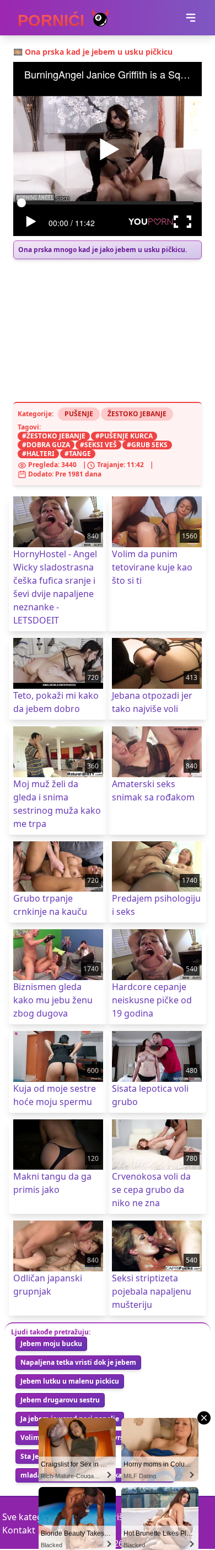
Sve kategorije (31, 1517)
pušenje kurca (126, 436)
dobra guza (48, 444)
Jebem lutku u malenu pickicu (69, 1381)
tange (80, 453)
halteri (40, 453)
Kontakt (18, 1530)
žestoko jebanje (55, 436)
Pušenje (78, 413)
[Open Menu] (190, 17)
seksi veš (100, 444)
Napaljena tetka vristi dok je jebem (78, 1362)
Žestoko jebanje (137, 413)
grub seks (149, 444)
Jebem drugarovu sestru (60, 1400)
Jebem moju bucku (51, 1343)
